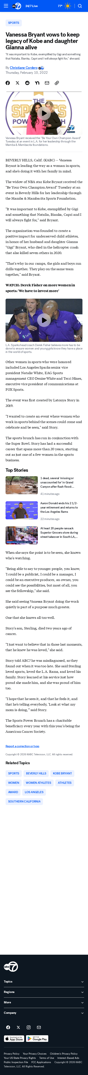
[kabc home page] (11, 966)
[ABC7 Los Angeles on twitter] (18, 1027)
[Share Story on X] (17, 83)
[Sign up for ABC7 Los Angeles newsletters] (39, 1027)
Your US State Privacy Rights (20, 1058)
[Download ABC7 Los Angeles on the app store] (14, 1038)
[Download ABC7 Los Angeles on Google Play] (37, 1038)
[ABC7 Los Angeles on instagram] (28, 1027)
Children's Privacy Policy (64, 1053)
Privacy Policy (11, 1053)
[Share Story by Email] (47, 83)
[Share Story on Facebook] (7, 83)
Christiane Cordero (23, 67)
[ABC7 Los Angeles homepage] (16, 6)
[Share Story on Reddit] (27, 83)
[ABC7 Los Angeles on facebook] (8, 1027)
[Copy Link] (56, 83)
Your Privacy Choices (35, 1053)
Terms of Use (46, 1058)
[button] (5, 5)
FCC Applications (41, 1062)
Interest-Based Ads (68, 1058)
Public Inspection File (16, 1062)
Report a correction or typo (22, 746)
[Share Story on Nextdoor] (37, 83)
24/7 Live (31, 6)
